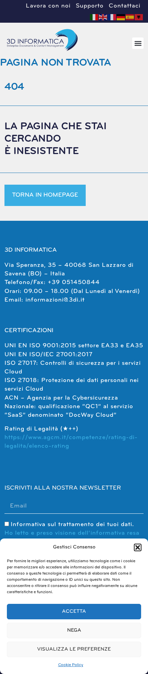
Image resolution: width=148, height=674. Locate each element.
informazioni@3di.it (55, 300)
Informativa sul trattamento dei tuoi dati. (71, 533)
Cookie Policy (70, 665)
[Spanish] (130, 17)
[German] (121, 17)
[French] (112, 17)
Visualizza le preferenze (74, 649)
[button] (137, 547)
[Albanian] (139, 17)
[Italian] (94, 17)
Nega (74, 630)
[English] (103, 17)
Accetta (74, 611)
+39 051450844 (74, 283)
